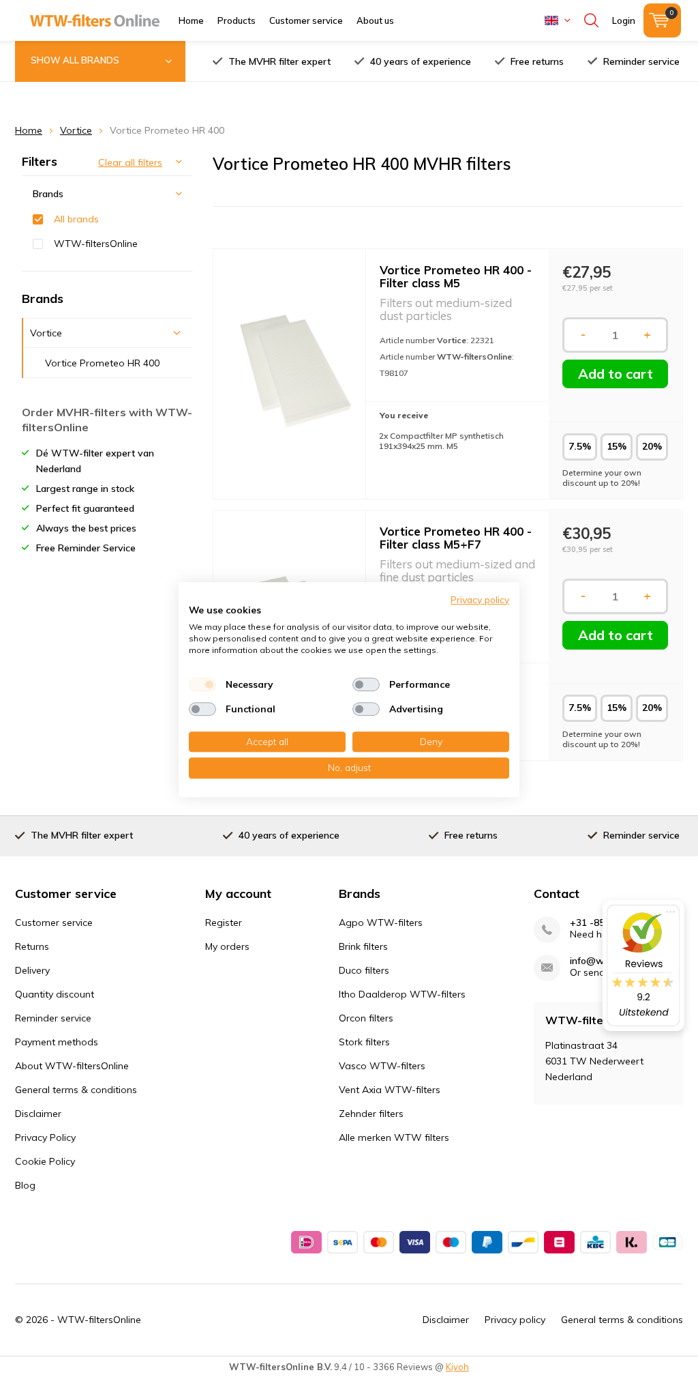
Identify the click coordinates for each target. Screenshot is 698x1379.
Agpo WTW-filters (381, 922)
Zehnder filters (371, 1113)
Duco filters (364, 970)
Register (223, 922)
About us (375, 20)
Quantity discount (54, 994)
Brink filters (363, 946)
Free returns (537, 61)
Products (236, 20)
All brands (76, 219)
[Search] (591, 20)
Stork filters (364, 1042)
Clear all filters (130, 162)
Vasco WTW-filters (382, 1066)
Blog (25, 1185)
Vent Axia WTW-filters (389, 1090)
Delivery (32, 970)
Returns (32, 946)
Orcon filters (366, 1018)
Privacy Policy (45, 1137)
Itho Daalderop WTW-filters (402, 994)
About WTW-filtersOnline (72, 1066)
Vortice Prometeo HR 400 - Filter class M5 (456, 276)
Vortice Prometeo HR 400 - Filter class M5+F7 (456, 537)
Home (191, 20)
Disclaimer (38, 1113)
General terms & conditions (76, 1090)
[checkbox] (202, 684)
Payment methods (56, 1042)
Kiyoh (457, 1366)
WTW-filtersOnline (96, 243)
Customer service (306, 20)
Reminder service (641, 61)
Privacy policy (515, 1319)
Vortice (76, 130)
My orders (227, 946)
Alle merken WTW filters (394, 1137)
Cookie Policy (45, 1161)
